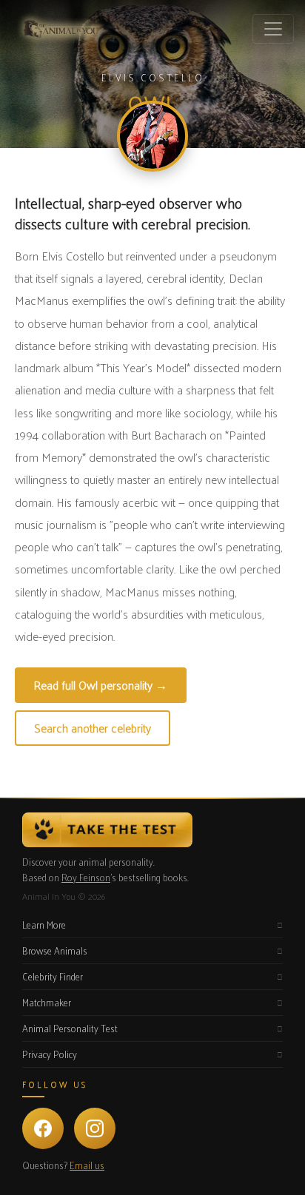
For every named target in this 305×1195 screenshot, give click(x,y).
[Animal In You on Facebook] (43, 1128)
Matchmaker (46, 1002)
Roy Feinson (85, 877)
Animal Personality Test (70, 1028)
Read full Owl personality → (100, 685)
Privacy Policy (49, 1054)
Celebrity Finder (52, 976)
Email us (87, 1165)
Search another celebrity (92, 727)
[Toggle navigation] (273, 29)
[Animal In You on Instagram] (94, 1128)
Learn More (44, 924)
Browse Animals (54, 950)
